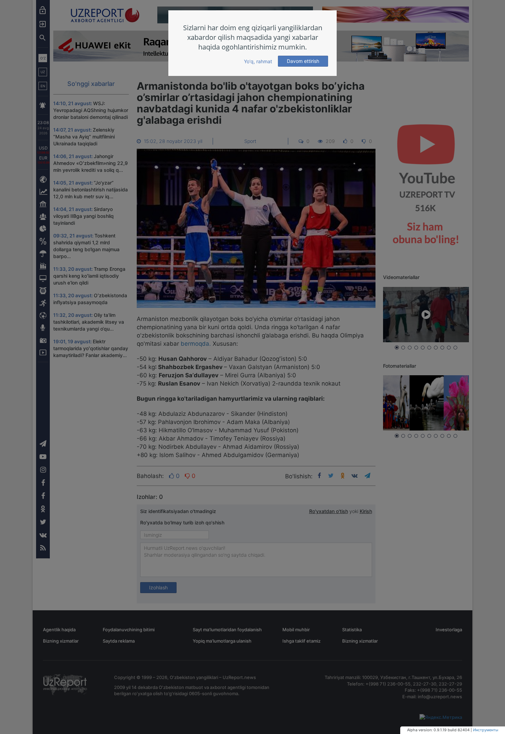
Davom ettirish (303, 61)
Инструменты (485, 729)
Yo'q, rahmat (258, 61)
